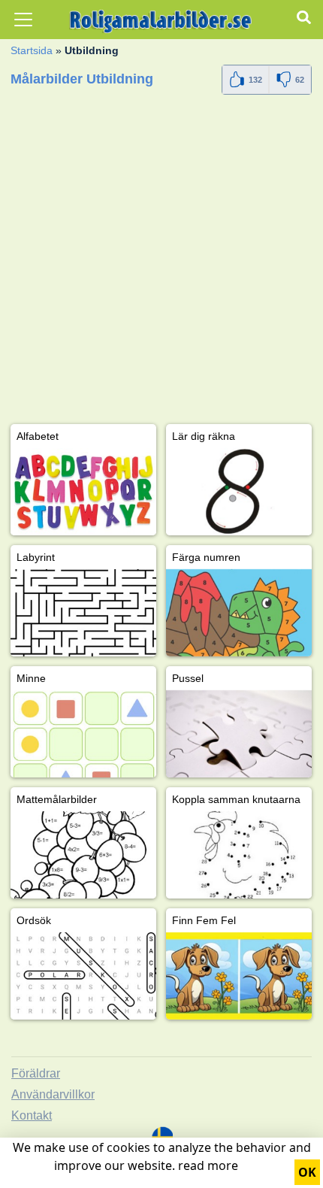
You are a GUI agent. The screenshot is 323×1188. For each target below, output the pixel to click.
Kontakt (31, 1115)
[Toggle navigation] (23, 19)
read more (208, 1165)
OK (307, 1172)
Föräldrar (35, 1073)
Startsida (32, 50)
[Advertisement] (161, 262)
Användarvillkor (53, 1094)
